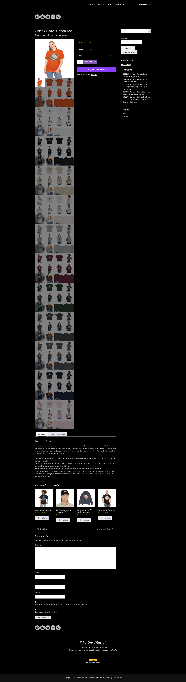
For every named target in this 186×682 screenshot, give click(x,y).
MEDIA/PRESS (144, 4)
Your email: (125, 38)
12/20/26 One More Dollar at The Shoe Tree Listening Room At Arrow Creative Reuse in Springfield (136, 99)
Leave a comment (61, 35)
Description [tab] (42, 434)
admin (51, 35)
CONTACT (131, 4)
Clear (111, 56)
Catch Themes (117, 678)
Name (37, 573)
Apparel (94, 74)
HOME (92, 4)
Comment (39, 545)
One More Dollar (81, 678)
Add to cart (90, 62)
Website (37, 592)
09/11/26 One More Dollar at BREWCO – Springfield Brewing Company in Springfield (136, 86)
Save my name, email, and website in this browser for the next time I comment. (61, 604)
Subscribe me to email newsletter (46, 612)
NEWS (109, 4)
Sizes (80, 55)
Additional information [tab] (57, 434)
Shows (125, 116)
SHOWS (101, 4)
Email (37, 582)
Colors (80, 49)
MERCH (118, 4)
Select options (41, 518)
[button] (70, 42)
